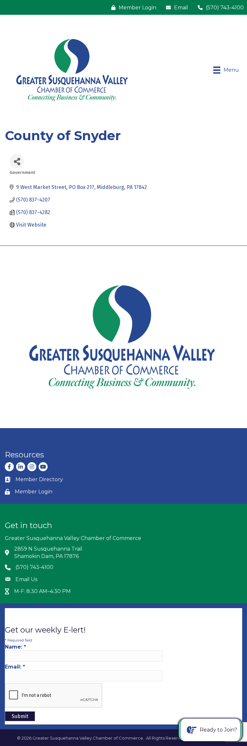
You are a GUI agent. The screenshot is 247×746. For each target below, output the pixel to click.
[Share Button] (17, 161)
